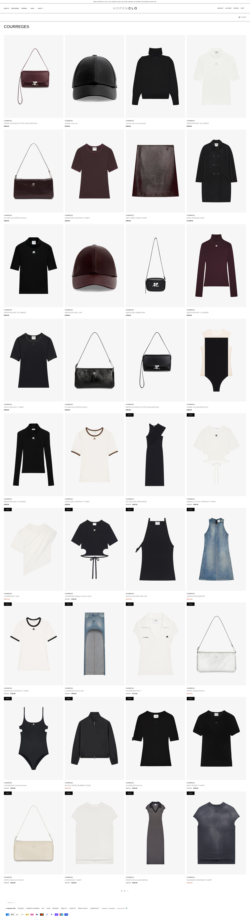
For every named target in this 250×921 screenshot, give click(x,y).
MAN (32, 8)
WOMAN (24, 8)
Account (228, 8)
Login (48, 908)
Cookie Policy (94, 908)
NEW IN (6, 8)
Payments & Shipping (32, 908)
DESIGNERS (15, 8)
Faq (43, 908)
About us (64, 908)
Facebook (104, 908)
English (11, 902)
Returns (21, 908)
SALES (40, 8)
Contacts (72, 908)
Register (55, 908)
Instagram (112, 908)
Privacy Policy (83, 908)
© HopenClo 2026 (11, 908)
